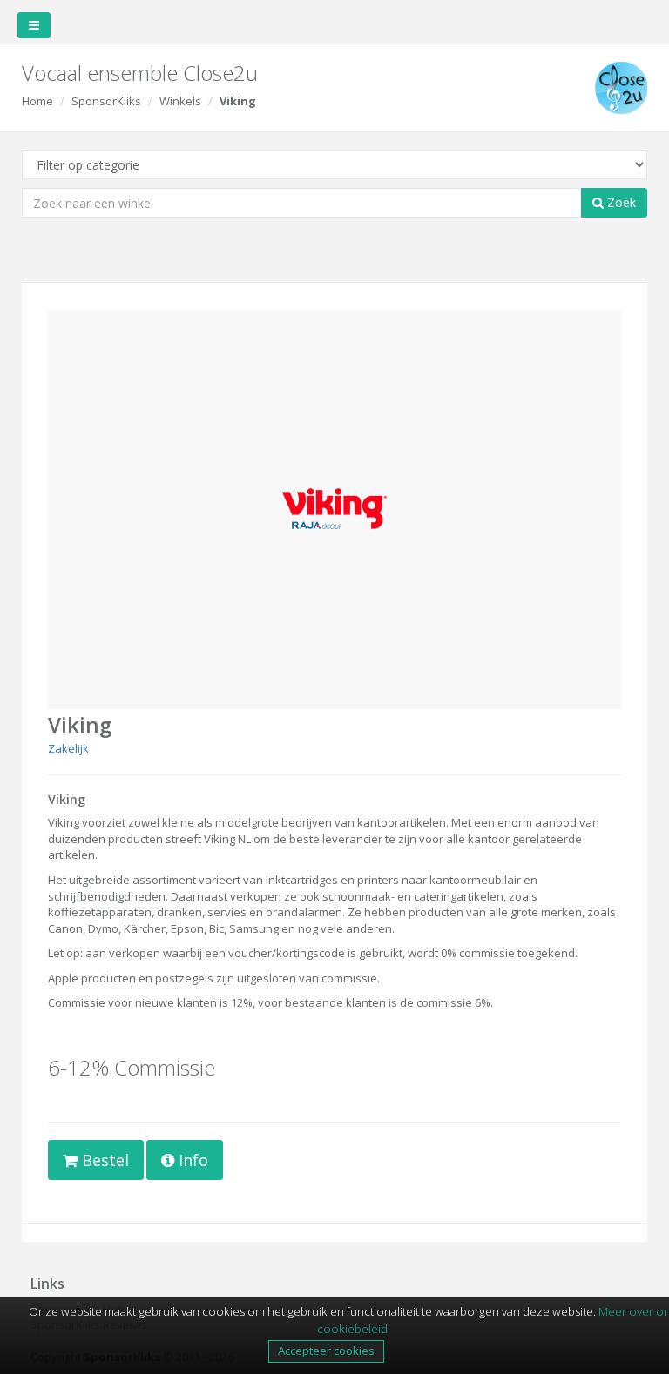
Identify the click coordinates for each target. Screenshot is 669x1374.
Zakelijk (68, 748)
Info (191, 1159)
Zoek (620, 202)
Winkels (180, 101)
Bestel (103, 1159)
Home (37, 101)
